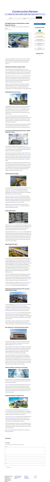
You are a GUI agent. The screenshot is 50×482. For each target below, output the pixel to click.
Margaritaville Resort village (11, 416)
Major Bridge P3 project (11, 258)
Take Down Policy (26, 478)
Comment (6, 446)
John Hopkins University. (18, 344)
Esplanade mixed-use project (17, 109)
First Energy (14, 379)
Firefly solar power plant (20, 231)
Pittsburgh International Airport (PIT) (13, 312)
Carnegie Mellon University (17, 205)
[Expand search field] (40, 14)
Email (5, 459)
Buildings (9, 26)
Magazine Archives (17, 477)
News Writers (26, 477)
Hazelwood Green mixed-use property (13, 196)
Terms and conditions (17, 476)
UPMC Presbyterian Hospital (25, 154)
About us (15, 478)
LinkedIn (35, 477)
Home (6, 26)
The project (7, 384)
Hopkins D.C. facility (24, 358)
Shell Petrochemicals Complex (17, 75)
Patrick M (11, 29)
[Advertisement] (25, 5)
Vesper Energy (12, 225)
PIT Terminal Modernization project (21, 304)
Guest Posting (26, 476)
